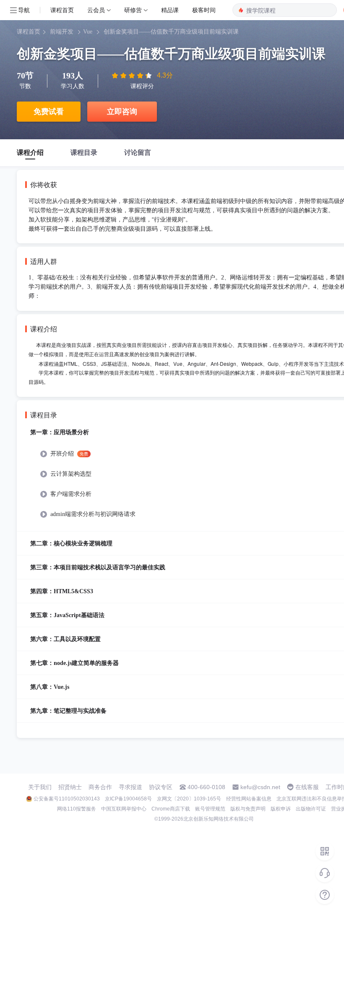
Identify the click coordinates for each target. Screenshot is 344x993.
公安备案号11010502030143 (67, 799)
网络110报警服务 (76, 809)
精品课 (170, 9)
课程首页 (62, 9)
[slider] (133, 75)
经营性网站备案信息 (248, 799)
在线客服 (307, 787)
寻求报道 (130, 787)
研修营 (133, 9)
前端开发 (61, 32)
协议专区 (160, 787)
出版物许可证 (311, 809)
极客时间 (204, 9)
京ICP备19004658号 (128, 799)
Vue (87, 32)
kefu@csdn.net (260, 787)
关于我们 (40, 787)
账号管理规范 (210, 809)
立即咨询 (122, 111)
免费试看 (49, 111)
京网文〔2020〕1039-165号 (189, 799)
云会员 (96, 9)
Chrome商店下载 (170, 809)
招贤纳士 (70, 787)
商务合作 (100, 787)
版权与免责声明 (248, 809)
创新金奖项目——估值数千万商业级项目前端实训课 (171, 32)
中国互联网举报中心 (123, 809)
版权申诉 (281, 809)
